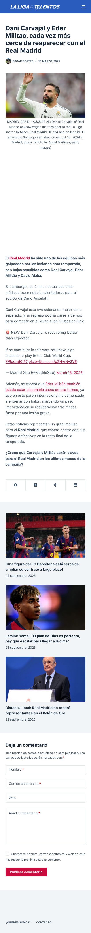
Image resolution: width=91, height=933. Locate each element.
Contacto (43, 922)
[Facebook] (16, 485)
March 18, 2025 (70, 372)
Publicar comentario (26, 872)
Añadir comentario (24, 813)
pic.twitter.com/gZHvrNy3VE (53, 361)
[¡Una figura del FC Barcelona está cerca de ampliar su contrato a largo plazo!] (46, 535)
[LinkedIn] (75, 485)
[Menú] (83, 7)
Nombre (16, 769)
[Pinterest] (55, 485)
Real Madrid (19, 258)
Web (12, 798)
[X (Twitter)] (36, 485)
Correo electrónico (25, 784)
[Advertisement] (45, 204)
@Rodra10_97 (17, 361)
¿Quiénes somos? (18, 922)
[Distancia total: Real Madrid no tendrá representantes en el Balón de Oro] (46, 679)
